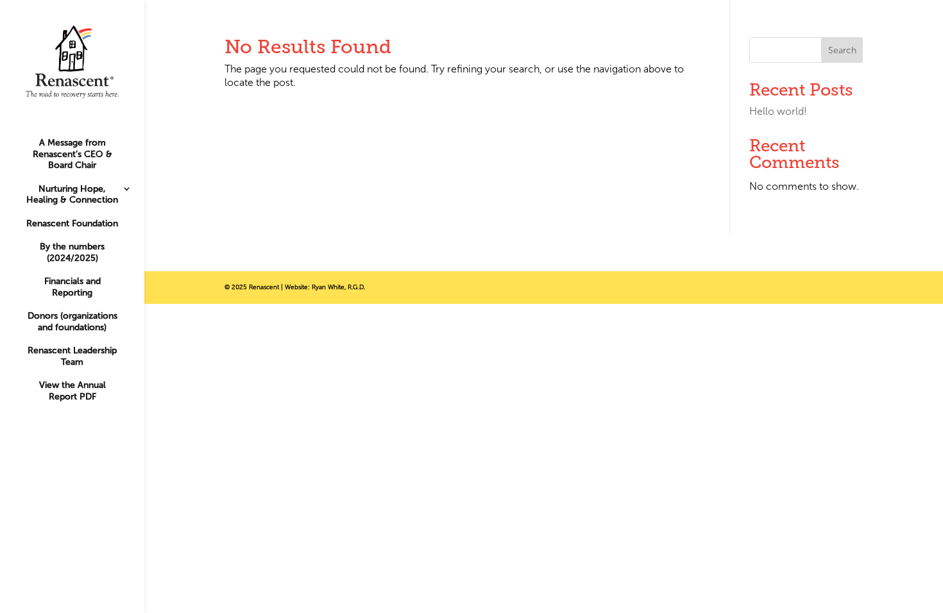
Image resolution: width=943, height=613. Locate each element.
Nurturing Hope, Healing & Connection (72, 194)
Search (842, 50)
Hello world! (778, 111)
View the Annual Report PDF (72, 391)
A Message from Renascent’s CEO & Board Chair (72, 154)
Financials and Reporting (72, 287)
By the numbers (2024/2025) (72, 252)
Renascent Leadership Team (72, 356)
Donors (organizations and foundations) (72, 321)
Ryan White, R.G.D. (338, 287)
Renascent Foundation (72, 223)
